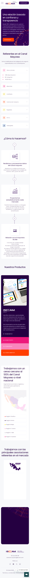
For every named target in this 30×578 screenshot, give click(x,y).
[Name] (15, 524)
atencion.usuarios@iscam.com (14, 557)
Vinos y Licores (11, 70)
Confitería (9, 94)
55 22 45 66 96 (15, 555)
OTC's (8, 117)
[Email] (15, 529)
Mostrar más (17, 540)
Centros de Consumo (13, 102)
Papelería (9, 110)
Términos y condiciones (8, 573)
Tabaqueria (10, 125)
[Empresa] (15, 534)
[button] (2, 2)
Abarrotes (9, 86)
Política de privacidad (22, 573)
